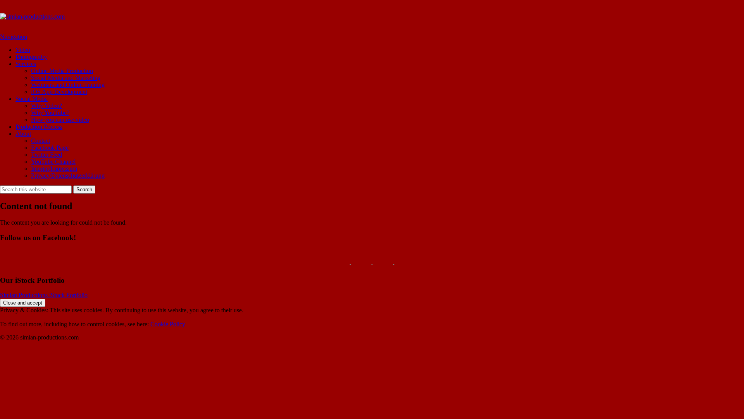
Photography (31, 57)
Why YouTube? (50, 112)
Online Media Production (62, 71)
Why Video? (46, 105)
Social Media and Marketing (65, 77)
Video (23, 50)
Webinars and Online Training (68, 84)
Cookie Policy (167, 324)
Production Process (39, 126)
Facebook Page (50, 147)
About (23, 133)
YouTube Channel (53, 161)
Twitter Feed (46, 154)
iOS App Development (59, 91)
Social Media (32, 98)
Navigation (13, 36)
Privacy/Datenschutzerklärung (68, 175)
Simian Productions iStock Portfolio (44, 295)
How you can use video (60, 119)
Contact (40, 140)
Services (26, 64)
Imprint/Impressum (54, 168)
